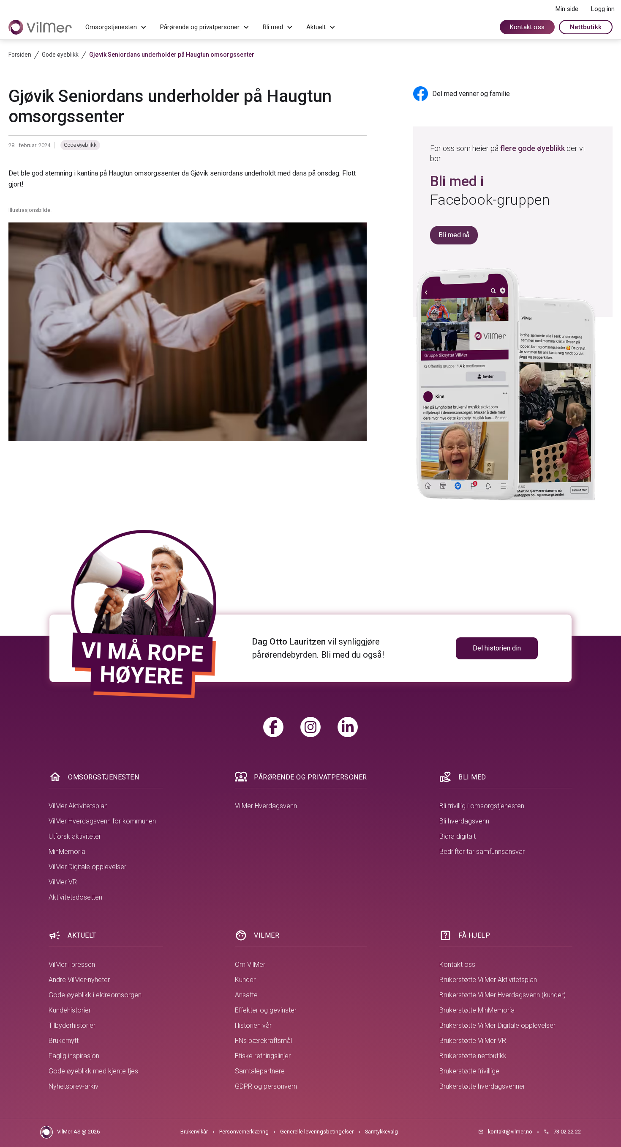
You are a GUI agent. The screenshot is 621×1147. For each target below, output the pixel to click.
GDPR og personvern (266, 1086)
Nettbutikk (586, 27)
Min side (567, 9)
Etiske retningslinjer (263, 1056)
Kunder (245, 980)
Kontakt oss (527, 27)
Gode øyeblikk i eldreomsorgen (95, 995)
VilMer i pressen (72, 964)
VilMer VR (63, 882)
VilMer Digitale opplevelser (87, 867)
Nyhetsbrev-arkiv (73, 1086)
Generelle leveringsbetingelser (317, 1131)
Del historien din (497, 648)
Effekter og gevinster (266, 1010)
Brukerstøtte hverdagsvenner (482, 1086)
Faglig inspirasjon (74, 1056)
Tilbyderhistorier (72, 1025)
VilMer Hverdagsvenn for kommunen (102, 821)
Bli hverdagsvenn (464, 821)
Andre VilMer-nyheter (79, 980)
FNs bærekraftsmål (263, 1041)
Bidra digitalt (457, 836)
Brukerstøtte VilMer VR (472, 1041)
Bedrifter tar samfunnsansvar (482, 852)
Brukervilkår (194, 1131)
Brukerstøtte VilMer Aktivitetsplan (488, 980)
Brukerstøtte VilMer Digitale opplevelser (497, 1025)
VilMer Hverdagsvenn (266, 806)
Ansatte (246, 995)
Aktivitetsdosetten (75, 897)
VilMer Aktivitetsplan (78, 806)
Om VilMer (250, 964)
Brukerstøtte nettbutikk (473, 1056)
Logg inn (603, 9)
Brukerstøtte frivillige (469, 1071)
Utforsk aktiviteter (75, 836)
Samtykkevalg (381, 1131)
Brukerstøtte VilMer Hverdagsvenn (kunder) (502, 995)
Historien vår (253, 1025)
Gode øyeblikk (80, 145)
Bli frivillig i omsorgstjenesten (481, 806)
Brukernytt (64, 1041)
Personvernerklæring (244, 1131)
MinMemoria (67, 852)
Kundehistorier (70, 1010)
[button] (116, 27)
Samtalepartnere (260, 1071)
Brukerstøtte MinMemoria (477, 1010)
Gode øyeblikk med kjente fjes (93, 1071)
